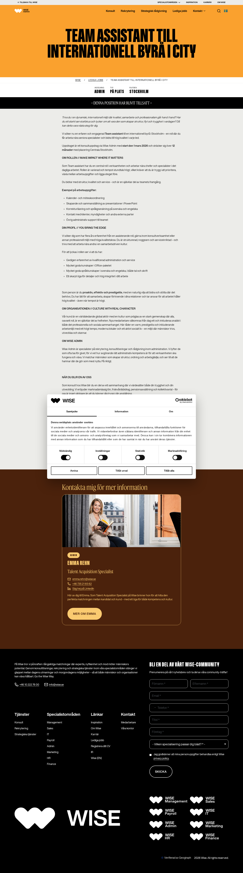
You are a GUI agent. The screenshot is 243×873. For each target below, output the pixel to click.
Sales (50, 728)
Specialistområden (167, 2)
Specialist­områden (63, 714)
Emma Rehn (78, 563)
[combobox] (153, 708)
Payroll (50, 740)
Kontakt (197, 11)
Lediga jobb (180, 11)
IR (92, 752)
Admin (50, 746)
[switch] (103, 457)
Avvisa (74, 470)
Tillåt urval (122, 470)
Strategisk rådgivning (154, 11)
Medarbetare (128, 722)
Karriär (207, 2)
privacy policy (161, 758)
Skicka (161, 771)
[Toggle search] (219, 11)
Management (54, 722)
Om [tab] (171, 411)
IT (48, 734)
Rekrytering (128, 11)
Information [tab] (121, 411)
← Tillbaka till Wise (27, 2)
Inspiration (192, 2)
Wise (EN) (96, 758)
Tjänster (22, 714)
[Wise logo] (25, 11)
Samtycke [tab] (72, 411)
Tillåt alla (169, 470)
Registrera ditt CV (100, 746)
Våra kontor (127, 728)
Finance (51, 764)
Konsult (110, 11)
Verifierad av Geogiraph (177, 858)
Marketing (52, 752)
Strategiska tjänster (25, 734)
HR (48, 758)
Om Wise (221, 2)
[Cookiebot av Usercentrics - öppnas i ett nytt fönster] (177, 400)
